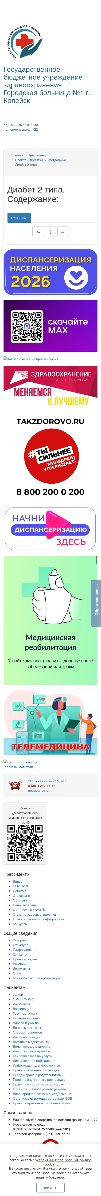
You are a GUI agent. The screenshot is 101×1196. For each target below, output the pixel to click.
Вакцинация (22, 1008)
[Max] (50, 326)
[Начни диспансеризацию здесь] (50, 528)
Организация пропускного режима (39, 1088)
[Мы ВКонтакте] (7, 6)
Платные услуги (25, 1013)
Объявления (22, 900)
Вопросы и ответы (27, 1027)
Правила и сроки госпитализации (38, 1084)
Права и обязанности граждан (36, 1070)
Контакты (20, 954)
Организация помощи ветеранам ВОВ (42, 1098)
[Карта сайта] (14, 6)
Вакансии (20, 963)
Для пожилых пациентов (31, 1051)
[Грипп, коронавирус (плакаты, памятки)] (25, 764)
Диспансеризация (26, 1036)
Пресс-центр (37, 155)
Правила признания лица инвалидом (41, 1103)
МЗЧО (47, 785)
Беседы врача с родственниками (38, 1074)
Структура (20, 944)
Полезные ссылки (26, 1018)
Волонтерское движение (31, 1046)
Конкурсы (20, 923)
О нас (17, 973)
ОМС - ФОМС (23, 999)
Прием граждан (25, 959)
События (20, 890)
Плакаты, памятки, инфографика (40, 159)
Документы (21, 968)
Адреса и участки (26, 1022)
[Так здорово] (50, 456)
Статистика (21, 895)
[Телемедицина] (50, 722)
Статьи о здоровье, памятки (34, 914)
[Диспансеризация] (50, 272)
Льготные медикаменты (31, 1041)
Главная (17, 155)
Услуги (18, 994)
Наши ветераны (25, 904)
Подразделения (25, 949)
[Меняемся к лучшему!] (50, 386)
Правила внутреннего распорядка (39, 1079)
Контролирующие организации (37, 977)
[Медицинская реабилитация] (50, 620)
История (19, 940)
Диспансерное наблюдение (34, 1060)
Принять (50, 1188)
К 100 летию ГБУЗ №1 (30, 909)
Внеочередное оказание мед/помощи (42, 1093)
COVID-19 (20, 886)
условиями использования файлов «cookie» (63, 1162)
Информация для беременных (37, 1065)
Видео (18, 881)
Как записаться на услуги (32, 1055)
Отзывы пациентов (27, 1032)
